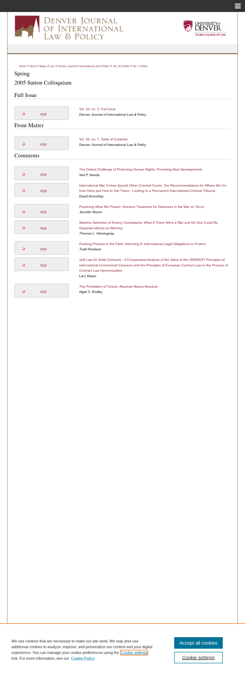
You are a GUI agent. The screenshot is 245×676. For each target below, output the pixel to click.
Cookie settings (134, 653)
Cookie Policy (83, 658)
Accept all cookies (198, 643)
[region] (122, 649)
